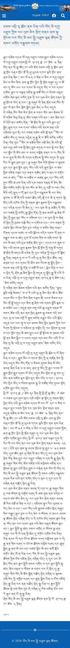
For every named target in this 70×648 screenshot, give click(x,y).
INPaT (45, 16)
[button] (4, 16)
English (36, 16)
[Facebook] (54, 16)
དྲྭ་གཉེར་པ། (6, 615)
